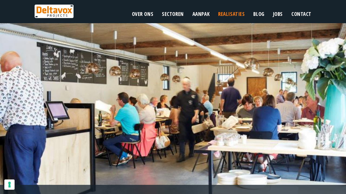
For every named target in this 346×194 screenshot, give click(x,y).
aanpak (200, 14)
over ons (143, 14)
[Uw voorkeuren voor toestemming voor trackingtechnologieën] (9, 184)
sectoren (173, 14)
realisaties (231, 14)
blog (258, 14)
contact (301, 14)
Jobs (278, 14)
